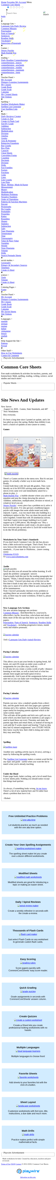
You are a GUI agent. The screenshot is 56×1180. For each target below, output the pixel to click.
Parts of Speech (21, 622)
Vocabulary (12, 625)
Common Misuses (11, 613)
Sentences (33, 622)
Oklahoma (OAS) (11, 554)
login (3, 16)
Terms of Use (5, 1164)
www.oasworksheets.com (17, 557)
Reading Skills (45, 622)
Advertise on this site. (28, 1177)
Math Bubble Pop (10, 496)
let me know (41, 788)
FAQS (13, 1164)
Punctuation (8, 622)
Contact (18, 1164)
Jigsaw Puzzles (9, 505)
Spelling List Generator (17, 759)
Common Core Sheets (10, 5)
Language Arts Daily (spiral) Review (25, 639)
